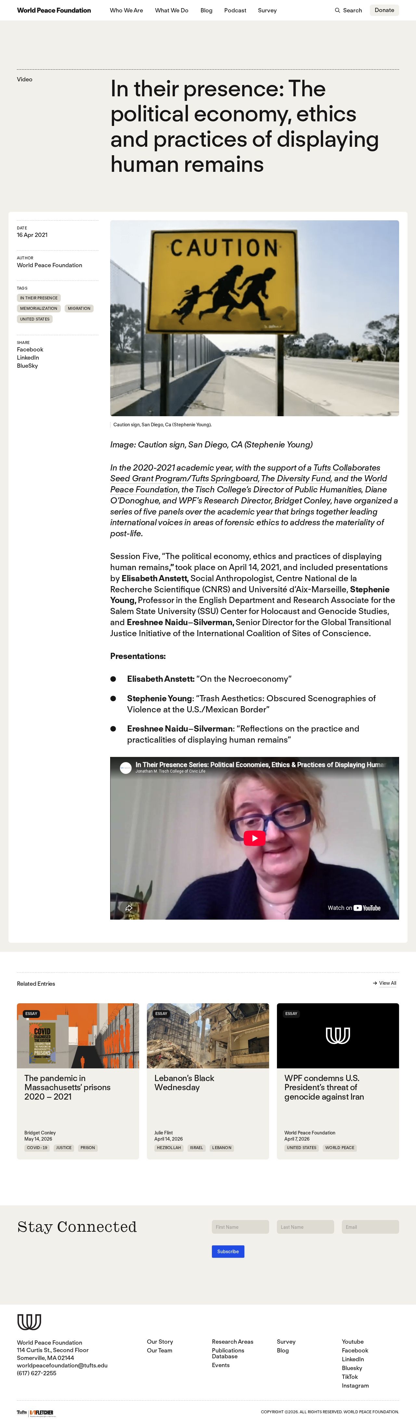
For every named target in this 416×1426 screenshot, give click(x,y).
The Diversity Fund (296, 478)
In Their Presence (39, 297)
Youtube (353, 1341)
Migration (79, 308)
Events (221, 1365)
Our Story (160, 1341)
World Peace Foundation (49, 265)
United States (34, 319)
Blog (207, 10)
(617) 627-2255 (36, 1373)
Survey (267, 10)
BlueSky (27, 365)
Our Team (159, 1350)
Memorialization (39, 308)
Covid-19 (37, 1147)
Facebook (30, 349)
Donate (384, 10)
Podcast (235, 10)
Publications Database (228, 1353)
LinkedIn (28, 357)
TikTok (350, 1376)
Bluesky (352, 1367)
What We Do (171, 10)
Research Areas (233, 1341)
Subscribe (228, 1251)
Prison (88, 1147)
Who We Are (126, 10)
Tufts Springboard (224, 478)
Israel (196, 1147)
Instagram (355, 1385)
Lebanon (221, 1147)
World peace (339, 1147)
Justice (64, 1147)
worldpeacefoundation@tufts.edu (62, 1365)
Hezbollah (169, 1147)
